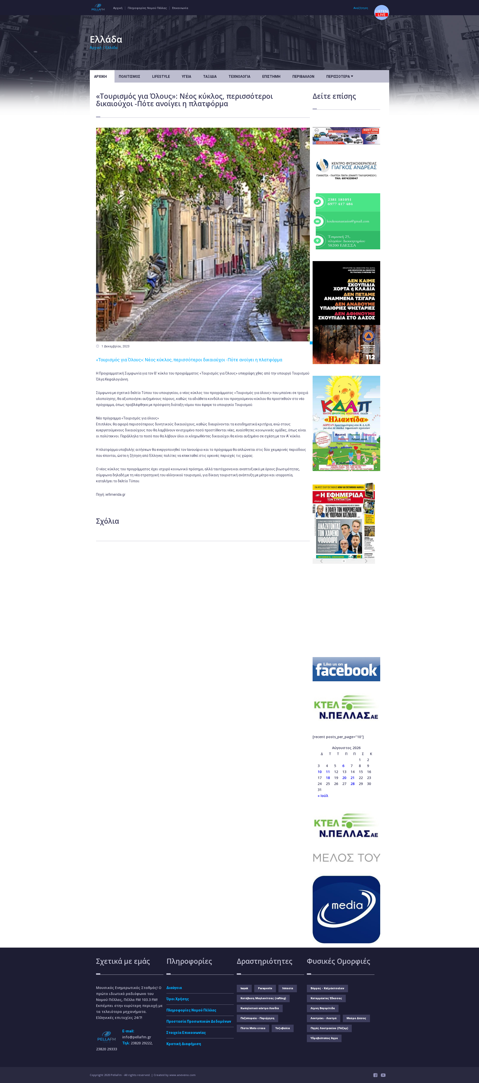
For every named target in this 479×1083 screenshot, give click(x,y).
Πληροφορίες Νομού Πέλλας (147, 8)
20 (344, 777)
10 (320, 771)
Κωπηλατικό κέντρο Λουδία (259, 1008)
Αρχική (117, 8)
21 (353, 777)
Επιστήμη (271, 77)
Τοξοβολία (282, 1028)
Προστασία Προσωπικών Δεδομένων (198, 1021)
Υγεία (186, 77)
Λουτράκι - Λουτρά (324, 1018)
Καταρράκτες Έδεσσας (326, 998)
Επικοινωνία (180, 8)
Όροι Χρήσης (177, 999)
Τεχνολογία (239, 77)
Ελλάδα (112, 48)
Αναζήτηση (361, 8)
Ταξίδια (210, 77)
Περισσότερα (339, 76)
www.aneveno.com (182, 1075)
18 (328, 777)
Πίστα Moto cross (252, 1028)
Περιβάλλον (303, 77)
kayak (244, 988)
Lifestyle (161, 77)
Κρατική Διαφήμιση (183, 1044)
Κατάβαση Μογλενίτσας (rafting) (263, 998)
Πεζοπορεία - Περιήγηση (257, 1018)
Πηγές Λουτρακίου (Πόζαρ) (329, 1028)
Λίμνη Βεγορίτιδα (323, 1008)
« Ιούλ (323, 795)
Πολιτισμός (129, 77)
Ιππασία (287, 988)
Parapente (265, 988)
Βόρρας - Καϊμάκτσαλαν (327, 988)
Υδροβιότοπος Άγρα (324, 1038)
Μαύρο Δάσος (356, 1018)
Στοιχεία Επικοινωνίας (186, 1033)
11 (328, 771)
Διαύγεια (174, 988)
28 (353, 783)
